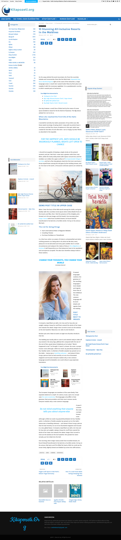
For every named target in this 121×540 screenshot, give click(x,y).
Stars (10, 73)
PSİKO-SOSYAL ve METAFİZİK (16, 62)
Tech (10, 81)
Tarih (10, 75)
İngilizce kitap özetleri (15, 50)
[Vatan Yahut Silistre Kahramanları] (105, 251)
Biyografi (11, 37)
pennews (53, 452)
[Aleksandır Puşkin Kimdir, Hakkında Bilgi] (92, 251)
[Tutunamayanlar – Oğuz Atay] (65, 383)
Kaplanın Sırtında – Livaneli (74, 371)
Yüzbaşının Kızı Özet (50, 96)
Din (10, 42)
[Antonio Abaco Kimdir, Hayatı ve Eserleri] (92, 177)
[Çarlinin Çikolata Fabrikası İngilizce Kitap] (105, 177)
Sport (10, 70)
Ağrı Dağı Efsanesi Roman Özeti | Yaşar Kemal (58, 98)
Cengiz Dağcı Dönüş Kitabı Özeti (75, 500)
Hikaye (10, 47)
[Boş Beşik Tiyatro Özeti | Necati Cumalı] (92, 152)
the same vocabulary (48, 397)
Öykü (10, 60)
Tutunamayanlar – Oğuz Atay (75, 380)
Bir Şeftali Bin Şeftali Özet (51, 101)
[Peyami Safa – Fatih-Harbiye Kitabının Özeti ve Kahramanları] (105, 152)
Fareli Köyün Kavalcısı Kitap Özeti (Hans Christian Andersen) (99, 231)
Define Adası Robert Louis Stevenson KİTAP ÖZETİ (96, 131)
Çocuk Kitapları (13, 39)
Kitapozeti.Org (25, 523)
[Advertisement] (60, 61)
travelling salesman (60, 353)
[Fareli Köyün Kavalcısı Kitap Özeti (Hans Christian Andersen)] (99, 211)
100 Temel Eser (4, 1)
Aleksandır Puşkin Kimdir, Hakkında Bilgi (92, 262)
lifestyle (42, 452)
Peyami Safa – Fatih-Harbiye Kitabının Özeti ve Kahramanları (59, 1)
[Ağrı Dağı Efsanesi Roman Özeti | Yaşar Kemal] (45, 383)
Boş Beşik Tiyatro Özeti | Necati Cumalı (55, 103)
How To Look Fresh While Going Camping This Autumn (74, 473)
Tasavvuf (11, 78)
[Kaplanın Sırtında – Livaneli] (65, 373)
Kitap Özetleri (18, 1)
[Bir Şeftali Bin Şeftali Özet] (13, 228)
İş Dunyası (12, 52)
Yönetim (11, 91)
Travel (10, 83)
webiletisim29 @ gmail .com (59, 527)
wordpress (60, 452)
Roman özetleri (67, 19)
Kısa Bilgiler (12, 57)
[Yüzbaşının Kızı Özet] (45, 373)
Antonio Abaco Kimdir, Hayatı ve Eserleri (92, 188)
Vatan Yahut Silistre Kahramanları (104, 262)
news (47, 452)
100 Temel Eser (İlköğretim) (26, 19)
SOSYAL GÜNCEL (13, 68)
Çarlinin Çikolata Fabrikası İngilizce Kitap (104, 189)
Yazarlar (12, 1)
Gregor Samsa (43, 218)
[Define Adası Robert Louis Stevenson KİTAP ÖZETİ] (99, 110)
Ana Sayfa (6, 19)
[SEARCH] (110, 24)
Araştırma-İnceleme (14, 31)
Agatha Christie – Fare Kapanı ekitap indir (60, 501)
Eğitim (10, 44)
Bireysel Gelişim (13, 34)
